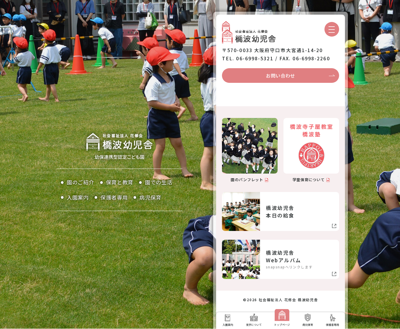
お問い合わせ (280, 75)
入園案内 (78, 197)
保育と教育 (120, 182)
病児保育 (150, 197)
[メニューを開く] (331, 29)
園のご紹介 (80, 182)
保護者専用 (114, 197)
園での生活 (158, 182)
